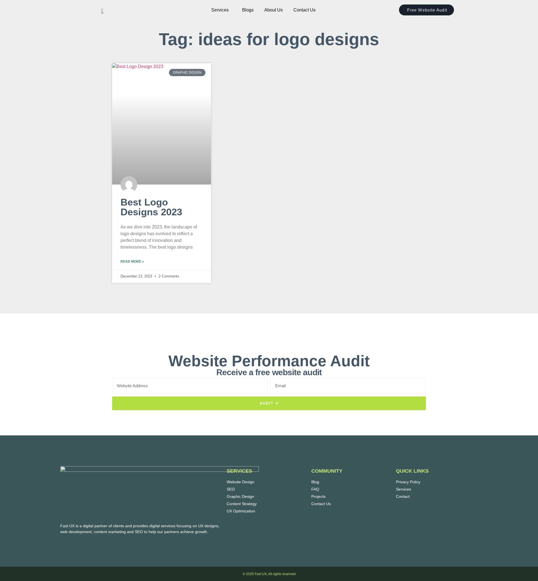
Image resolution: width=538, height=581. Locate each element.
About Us (273, 10)
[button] (221, 10)
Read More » (132, 261)
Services (220, 10)
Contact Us (304, 10)
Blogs (248, 10)
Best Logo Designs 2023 (151, 207)
